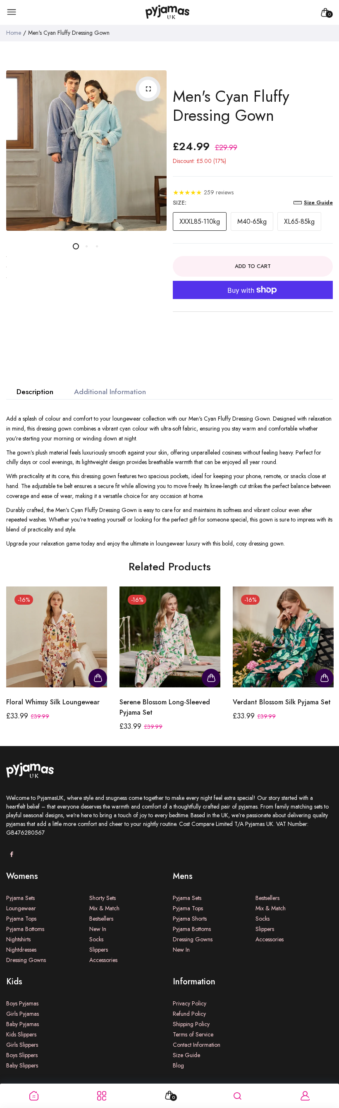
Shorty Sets (102, 898)
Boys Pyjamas (22, 1003)
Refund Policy (189, 1014)
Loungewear (21, 908)
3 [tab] (96, 246)
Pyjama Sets (20, 898)
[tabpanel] (86, 150)
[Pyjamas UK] (167, 12)
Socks (96, 939)
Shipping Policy (191, 1024)
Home (13, 33)
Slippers (98, 949)
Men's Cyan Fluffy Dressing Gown (231, 105)
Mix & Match (104, 908)
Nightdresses (21, 949)
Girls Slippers (22, 1045)
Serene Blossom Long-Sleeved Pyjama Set (164, 707)
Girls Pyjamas (22, 1014)
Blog (178, 1065)
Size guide (318, 202)
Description (35, 391)
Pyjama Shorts (190, 918)
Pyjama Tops (21, 918)
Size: (179, 203)
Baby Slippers (22, 1065)
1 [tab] (76, 246)
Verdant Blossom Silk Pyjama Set (282, 702)
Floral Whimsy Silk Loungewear (53, 702)
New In (97, 929)
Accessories (103, 960)
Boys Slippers (22, 1055)
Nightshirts (18, 939)
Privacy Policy (189, 1003)
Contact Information (196, 1045)
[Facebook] (11, 855)
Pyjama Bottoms (25, 929)
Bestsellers (101, 918)
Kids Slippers (21, 1034)
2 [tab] (86, 246)
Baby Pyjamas (22, 1024)
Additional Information (110, 391)
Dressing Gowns (26, 960)
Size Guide (186, 1055)
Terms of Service (193, 1034)
